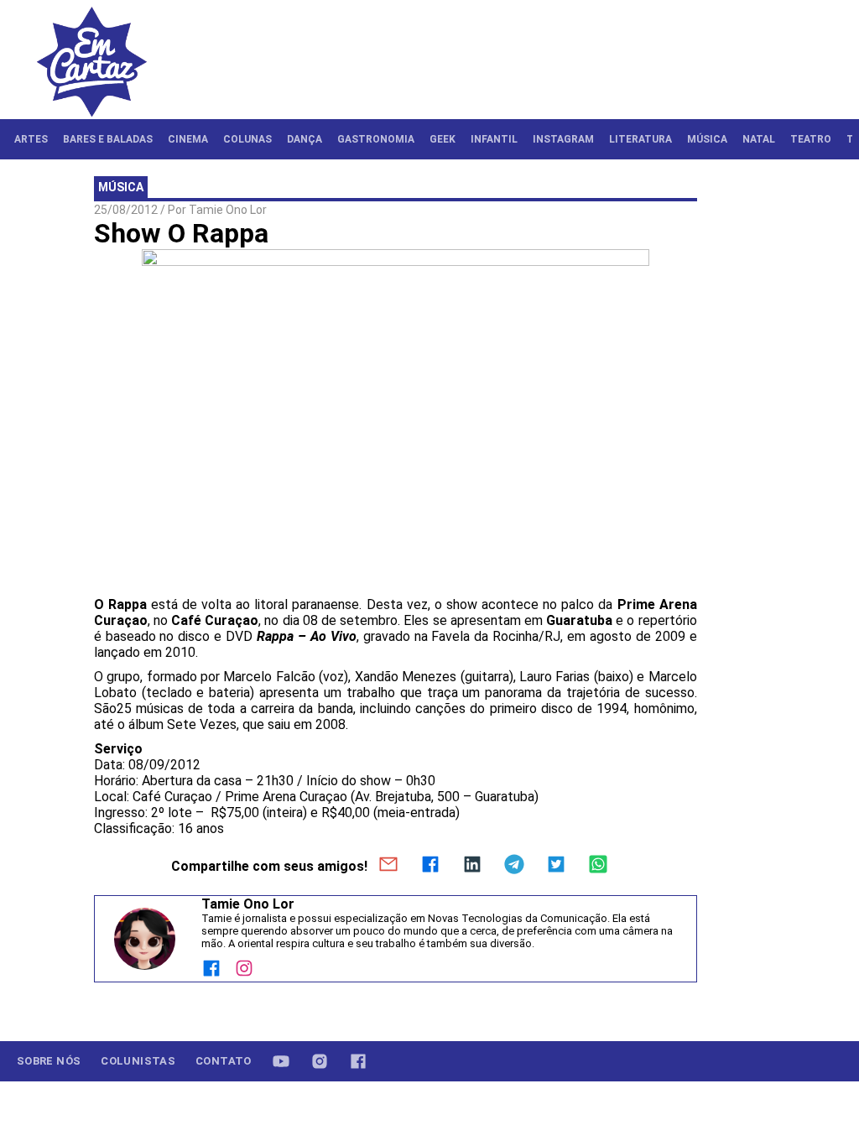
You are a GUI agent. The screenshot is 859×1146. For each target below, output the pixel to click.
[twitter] (556, 866)
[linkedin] (472, 866)
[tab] (31, 139)
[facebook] (430, 866)
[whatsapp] (598, 866)
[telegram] (514, 866)
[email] (388, 866)
